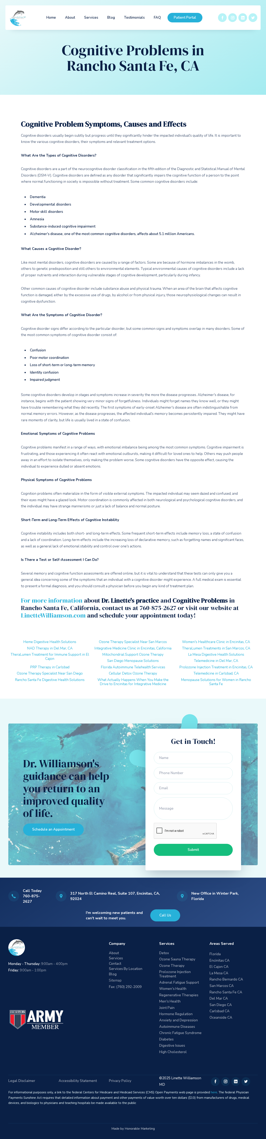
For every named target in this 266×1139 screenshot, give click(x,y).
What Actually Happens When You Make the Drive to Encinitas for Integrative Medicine (133, 681)
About (70, 17)
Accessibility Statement (78, 1081)
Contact (115, 964)
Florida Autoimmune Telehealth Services (133, 667)
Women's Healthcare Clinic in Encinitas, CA (216, 642)
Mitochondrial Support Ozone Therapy (133, 654)
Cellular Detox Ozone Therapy (133, 673)
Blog (111, 17)
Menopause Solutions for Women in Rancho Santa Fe (216, 681)
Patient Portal (185, 17)
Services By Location (125, 969)
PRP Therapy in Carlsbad (49, 667)
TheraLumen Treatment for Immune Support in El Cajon (50, 656)
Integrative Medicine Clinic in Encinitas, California (132, 648)
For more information (52, 600)
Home (51, 17)
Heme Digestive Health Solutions (49, 642)
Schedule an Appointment (53, 829)
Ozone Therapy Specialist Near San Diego (50, 673)
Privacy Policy (120, 1081)
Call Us (165, 915)
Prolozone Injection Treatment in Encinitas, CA (216, 667)
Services (91, 17)
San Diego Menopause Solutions (133, 660)
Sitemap (115, 980)
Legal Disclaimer (21, 1081)
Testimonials (134, 17)
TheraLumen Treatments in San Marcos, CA (216, 648)
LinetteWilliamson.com (53, 615)
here (214, 1092)
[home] (18, 17)
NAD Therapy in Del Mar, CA (50, 648)
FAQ (157, 17)
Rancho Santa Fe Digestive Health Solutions (50, 679)
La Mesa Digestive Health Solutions (216, 654)
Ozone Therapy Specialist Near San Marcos (133, 642)
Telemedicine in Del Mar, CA (216, 660)
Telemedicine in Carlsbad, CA (216, 673)
